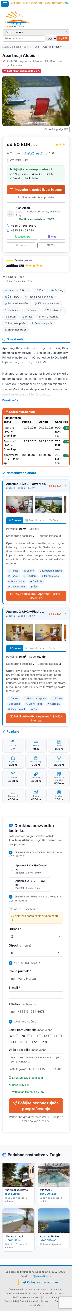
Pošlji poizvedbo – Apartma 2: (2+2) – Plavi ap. (38, 718)
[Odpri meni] (5, 4)
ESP (55, 1036)
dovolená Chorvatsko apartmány (45, 1289)
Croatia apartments (30, 1297)
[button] (36, 264)
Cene (55, 520)
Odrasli (15, 929)
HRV (34, 1042)
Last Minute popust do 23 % (23, 70)
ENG (23, 1036)
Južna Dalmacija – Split (15, 46)
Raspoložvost (37, 520)
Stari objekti (11, 1301)
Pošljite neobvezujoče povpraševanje (38, 1106)
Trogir (35, 46)
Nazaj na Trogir (15, 276)
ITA (45, 1036)
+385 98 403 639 (22, 230)
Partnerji (24, 1301)
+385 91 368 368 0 (23, 225)
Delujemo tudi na (18, 1289)
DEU (35, 1036)
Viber (54, 236)
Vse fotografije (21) (58, 129)
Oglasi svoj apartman (42, 1282)
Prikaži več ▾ (10, 400)
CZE (12, 1036)
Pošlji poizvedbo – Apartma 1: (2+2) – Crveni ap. (38, 596)
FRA (12, 1042)
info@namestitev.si (39, 1276)
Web (52, 245)
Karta (23, 245)
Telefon (22, 1004)
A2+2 (30, 153)
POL (45, 1042)
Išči (64, 38)
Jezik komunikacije (31, 1030)
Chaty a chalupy (50, 1297)
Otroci (20, 945)
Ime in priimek (20, 971)
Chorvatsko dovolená (16, 1293)
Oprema (16, 520)
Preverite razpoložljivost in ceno (38, 190)
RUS (22, 1042)
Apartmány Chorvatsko (41, 1301)
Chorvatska (35, 1293)
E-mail (14, 987)
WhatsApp (24, 236)
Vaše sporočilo (28, 1050)
